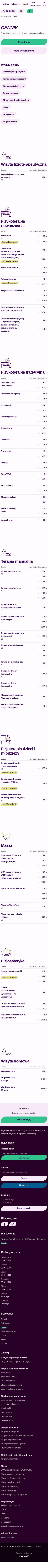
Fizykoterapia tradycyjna (13, 86)
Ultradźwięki (6, 1408)
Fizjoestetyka (8, 114)
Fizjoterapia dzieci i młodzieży (16, 100)
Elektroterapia (6, 1416)
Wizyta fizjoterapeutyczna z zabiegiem (16, 1361)
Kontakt (4, 1339)
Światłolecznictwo (8, 1420)
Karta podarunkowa (24, 50)
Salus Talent (5, 1372)
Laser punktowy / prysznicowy (13, 1400)
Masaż (6, 107)
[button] (4, 1224)
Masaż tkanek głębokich (10, 1482)
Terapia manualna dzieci (10, 1459)
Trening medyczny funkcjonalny (13, 1444)
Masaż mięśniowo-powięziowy (13, 1478)
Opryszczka (6, 1522)
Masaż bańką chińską (9, 1486)
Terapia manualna (10, 93)
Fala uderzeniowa (8, 1381)
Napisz (24, 1178)
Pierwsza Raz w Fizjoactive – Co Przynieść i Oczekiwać (23, 1239)
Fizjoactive (6, 16)
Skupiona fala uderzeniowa (11, 1385)
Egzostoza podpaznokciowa (12, 1526)
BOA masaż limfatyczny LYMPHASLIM (16, 1470)
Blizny (3, 1514)
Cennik (25, 4)
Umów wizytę (24, 1119)
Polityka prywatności (28, 1546)
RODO (4, 1344)
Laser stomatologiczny (10, 1404)
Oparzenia (5, 1518)
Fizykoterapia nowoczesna (14, 79)
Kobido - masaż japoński (10, 1505)
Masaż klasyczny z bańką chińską (14, 1494)
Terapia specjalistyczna (10, 1431)
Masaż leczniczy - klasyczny (12, 1474)
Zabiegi (6, 4)
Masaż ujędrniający (8, 1490)
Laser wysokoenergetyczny (12, 1389)
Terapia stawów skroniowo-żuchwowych (17, 1436)
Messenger (24, 1185)
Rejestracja (24, 42)
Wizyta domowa (10, 121)
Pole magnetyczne (8, 1412)
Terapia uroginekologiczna (11, 1440)
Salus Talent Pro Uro (9, 1377)
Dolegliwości (16, 4)
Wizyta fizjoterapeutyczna (14, 72)
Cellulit (3, 1509)
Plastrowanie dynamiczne (11, 1448)
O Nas (3, 1335)
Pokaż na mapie (24, 1208)
